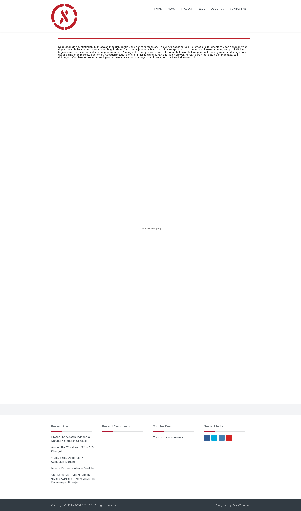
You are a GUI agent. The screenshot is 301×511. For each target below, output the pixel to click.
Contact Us (238, 8)
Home (158, 8)
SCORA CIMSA (83, 505)
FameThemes (241, 505)
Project (187, 8)
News (171, 8)
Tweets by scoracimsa (168, 437)
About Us (217, 8)
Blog (202, 8)
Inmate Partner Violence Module (72, 468)
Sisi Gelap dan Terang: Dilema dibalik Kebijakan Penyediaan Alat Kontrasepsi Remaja (73, 478)
